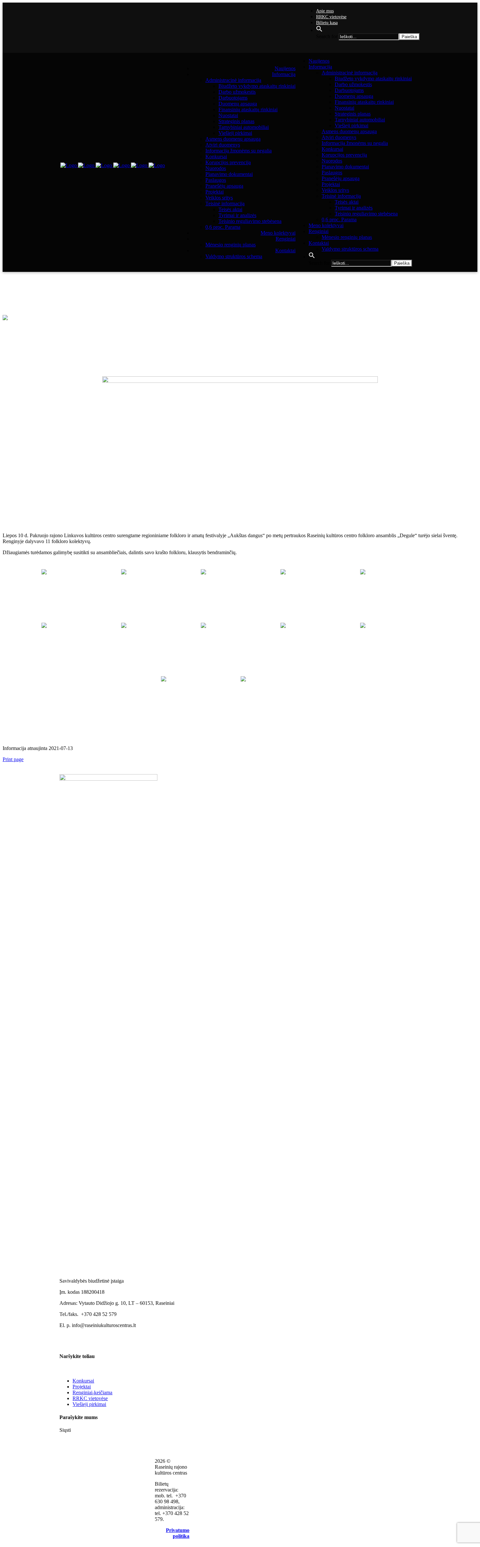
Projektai (81, 1386)
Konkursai (83, 1380)
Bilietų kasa (327, 22)
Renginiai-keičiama (92, 1392)
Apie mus (325, 10)
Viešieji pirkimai (89, 1404)
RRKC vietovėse (331, 16)
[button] (319, 30)
